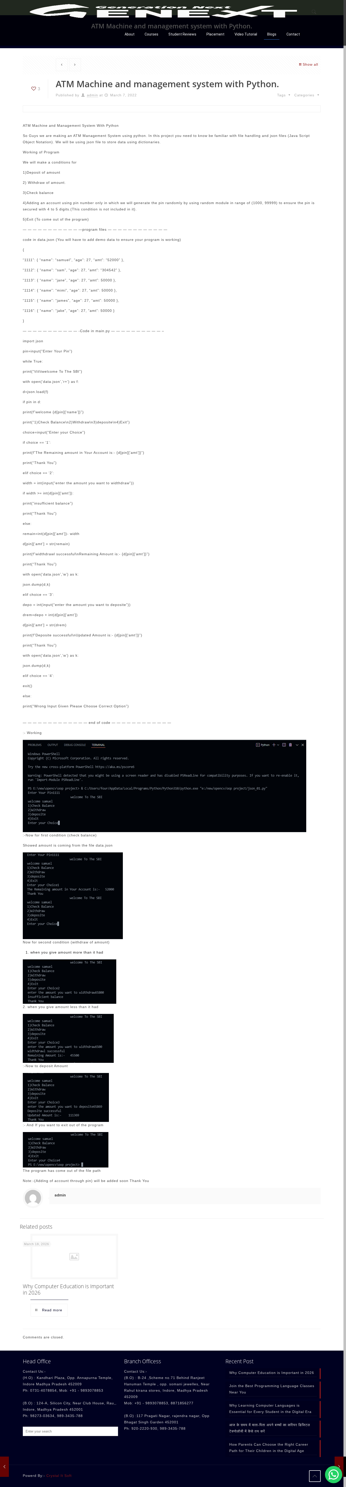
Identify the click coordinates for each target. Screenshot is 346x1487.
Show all (310, 64)
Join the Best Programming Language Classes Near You (271, 1389)
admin (92, 95)
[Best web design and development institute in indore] (163, 11)
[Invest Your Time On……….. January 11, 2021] (4, 1467)
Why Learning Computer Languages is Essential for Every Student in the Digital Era (270, 1408)
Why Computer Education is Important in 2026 (68, 1289)
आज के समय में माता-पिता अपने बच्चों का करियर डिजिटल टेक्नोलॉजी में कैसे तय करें (269, 1428)
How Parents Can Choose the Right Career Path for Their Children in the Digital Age (268, 1447)
